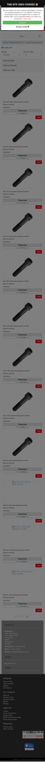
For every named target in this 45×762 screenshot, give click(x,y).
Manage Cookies (22, 26)
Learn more (27, 19)
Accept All (22, 23)
